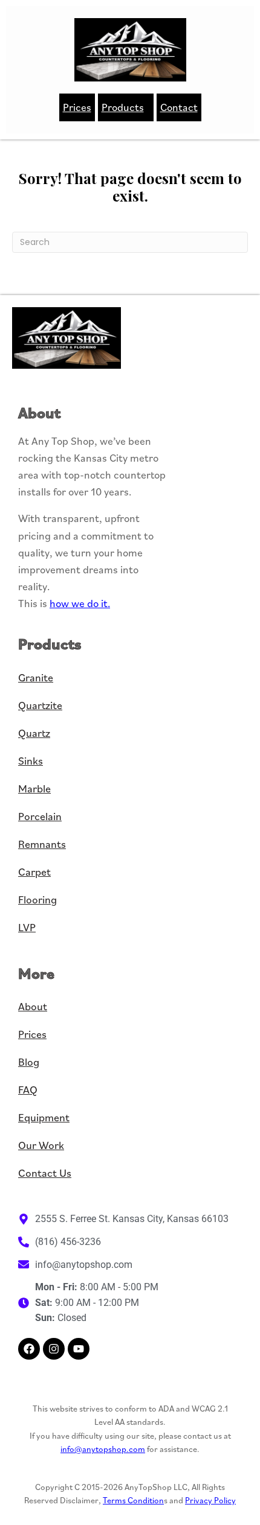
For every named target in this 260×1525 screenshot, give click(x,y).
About (32, 1006)
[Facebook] (29, 1349)
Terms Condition (133, 1500)
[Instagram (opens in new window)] (54, 1349)
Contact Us (44, 1173)
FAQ (27, 1090)
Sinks (30, 761)
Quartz (34, 733)
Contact (179, 107)
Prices (77, 107)
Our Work (41, 1145)
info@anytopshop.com (102, 1449)
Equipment (44, 1117)
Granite (35, 677)
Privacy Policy (210, 1500)
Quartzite (40, 705)
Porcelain (40, 816)
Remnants (42, 844)
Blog (28, 1062)
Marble (34, 788)
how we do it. (80, 603)
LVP (27, 927)
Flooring (37, 899)
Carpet (34, 872)
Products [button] (123, 107)
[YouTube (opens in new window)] (78, 1349)
